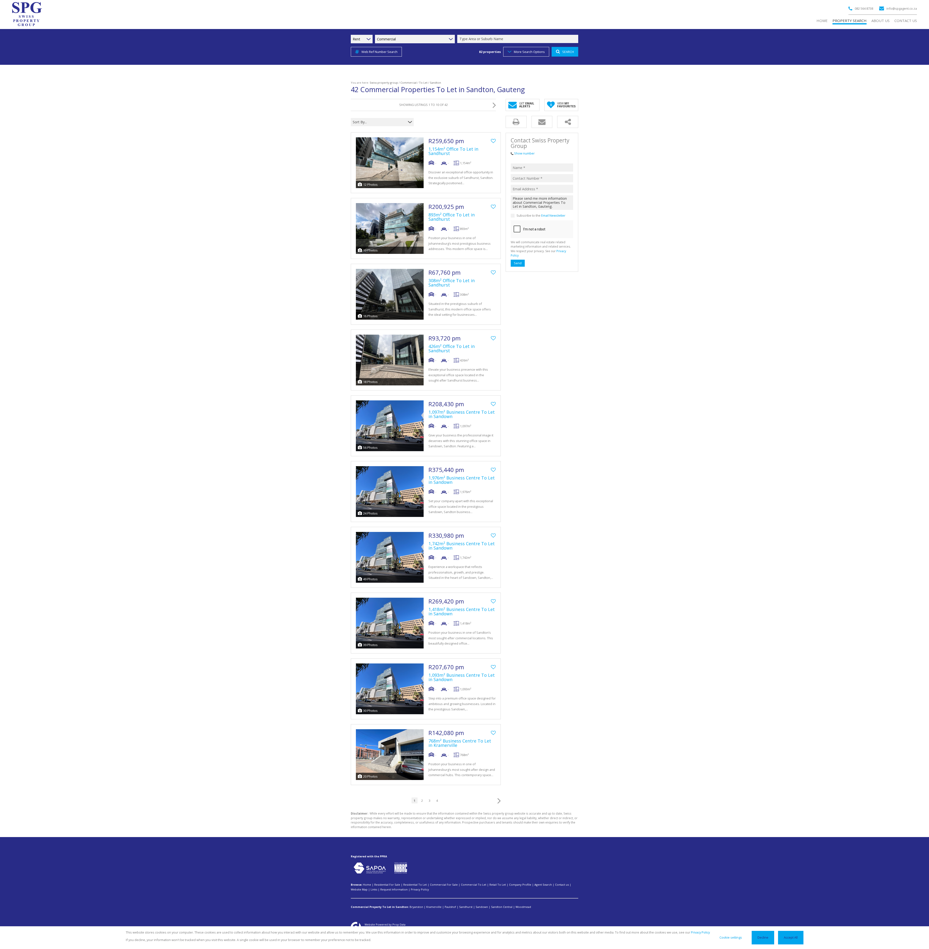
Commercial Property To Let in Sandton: (380, 907)
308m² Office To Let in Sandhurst (451, 282)
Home (367, 884)
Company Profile (520, 884)
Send (518, 263)
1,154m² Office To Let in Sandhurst (453, 151)
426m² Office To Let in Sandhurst (451, 348)
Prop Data (398, 924)
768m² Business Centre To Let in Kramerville (459, 743)
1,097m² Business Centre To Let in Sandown (461, 414)
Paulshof (450, 907)
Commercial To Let (473, 884)
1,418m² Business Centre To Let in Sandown (461, 611)
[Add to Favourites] (493, 141)
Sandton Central (501, 907)
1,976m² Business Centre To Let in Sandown (461, 480)
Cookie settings (730, 937)
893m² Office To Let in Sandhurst (451, 217)
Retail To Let (497, 884)
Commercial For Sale (444, 884)
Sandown (482, 907)
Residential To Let (415, 884)
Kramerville (434, 907)
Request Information (394, 889)
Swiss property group (384, 82)
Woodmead (523, 907)
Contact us (562, 884)
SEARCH (568, 52)
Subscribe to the (541, 215)
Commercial (408, 82)
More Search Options (529, 52)
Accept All (791, 937)
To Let (423, 82)
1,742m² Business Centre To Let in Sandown (461, 545)
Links (374, 889)
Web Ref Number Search (379, 52)
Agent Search (543, 884)
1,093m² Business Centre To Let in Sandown (461, 677)
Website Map (359, 889)
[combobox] (518, 39)
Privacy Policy (420, 889)
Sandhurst (465, 907)
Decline (762, 937)
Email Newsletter (553, 215)
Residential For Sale (387, 884)
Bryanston (416, 907)
